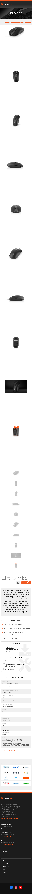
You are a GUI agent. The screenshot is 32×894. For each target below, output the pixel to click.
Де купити (5, 863)
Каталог (5, 856)
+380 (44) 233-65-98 (8, 826)
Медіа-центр (6, 866)
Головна (5, 851)
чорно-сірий (5, 730)
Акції (4, 869)
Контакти (5, 875)
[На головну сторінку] (2, 22)
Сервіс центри (9, 669)
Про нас (5, 860)
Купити (25, 582)
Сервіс (4, 872)
